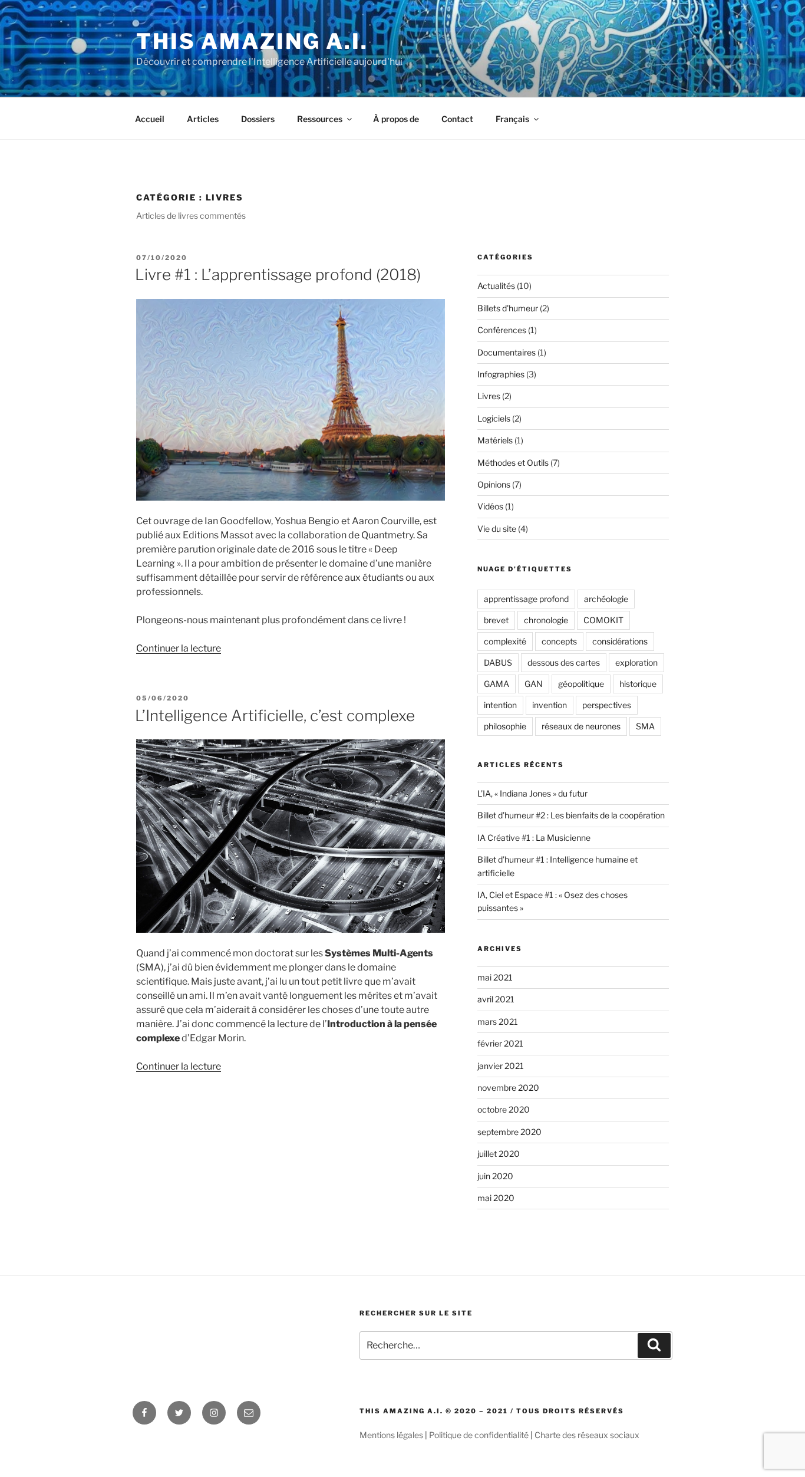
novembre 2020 (508, 1088)
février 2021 (500, 1043)
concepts (559, 641)
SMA (645, 726)
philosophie (505, 726)
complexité (505, 641)
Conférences (501, 330)
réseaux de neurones (581, 726)
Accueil (149, 119)
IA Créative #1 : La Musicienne (533, 838)
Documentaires (506, 352)
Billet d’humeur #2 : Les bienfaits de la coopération (571, 815)
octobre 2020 (503, 1109)
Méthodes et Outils (513, 463)
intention (500, 705)
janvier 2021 (500, 1066)
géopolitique (581, 684)
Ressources (319, 119)
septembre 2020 (509, 1132)
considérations (620, 641)
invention (549, 705)
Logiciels (493, 418)
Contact (457, 119)
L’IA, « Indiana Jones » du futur (532, 793)
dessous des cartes (563, 662)
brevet (496, 620)
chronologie (546, 620)
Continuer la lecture (178, 648)
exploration (636, 662)
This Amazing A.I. (252, 41)
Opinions (493, 484)
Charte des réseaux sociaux (587, 1435)
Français (512, 119)
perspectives (606, 705)
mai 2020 (495, 1198)
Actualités (496, 286)
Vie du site (496, 529)
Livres (488, 396)
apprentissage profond (526, 599)
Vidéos (490, 506)
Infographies (500, 374)
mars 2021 (497, 1022)
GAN (533, 684)
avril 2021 (495, 999)
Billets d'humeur (507, 308)
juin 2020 (495, 1176)
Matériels (495, 440)
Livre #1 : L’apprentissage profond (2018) (278, 274)
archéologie (606, 599)
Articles (203, 119)
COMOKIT (603, 620)
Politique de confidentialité (479, 1435)
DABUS (498, 662)
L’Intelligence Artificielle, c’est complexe (275, 715)
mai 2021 (495, 977)
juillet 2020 (498, 1154)
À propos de (396, 119)
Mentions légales (391, 1435)
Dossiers (258, 119)
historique (637, 684)
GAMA (496, 684)
